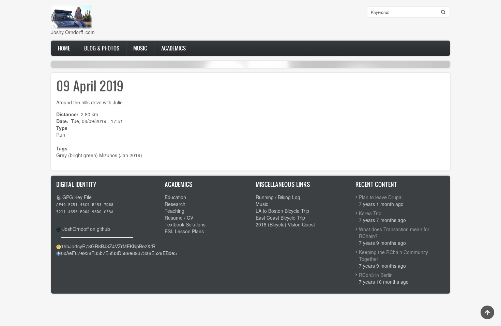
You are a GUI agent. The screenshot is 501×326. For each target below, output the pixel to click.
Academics (173, 48)
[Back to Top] (487, 312)
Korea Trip (370, 213)
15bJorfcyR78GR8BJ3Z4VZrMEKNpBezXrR (108, 246)
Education (175, 197)
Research (175, 204)
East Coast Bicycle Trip (280, 217)
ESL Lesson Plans (184, 231)
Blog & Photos (101, 48)
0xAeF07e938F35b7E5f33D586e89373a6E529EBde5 (119, 253)
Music (140, 48)
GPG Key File (77, 197)
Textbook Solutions (185, 224)
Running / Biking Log (278, 197)
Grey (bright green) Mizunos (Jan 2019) (99, 155)
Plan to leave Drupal (381, 197)
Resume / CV (179, 217)
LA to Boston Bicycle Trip (282, 210)
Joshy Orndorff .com (73, 32)
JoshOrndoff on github (86, 228)
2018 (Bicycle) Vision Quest (285, 224)
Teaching (174, 210)
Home (64, 48)
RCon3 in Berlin (376, 274)
